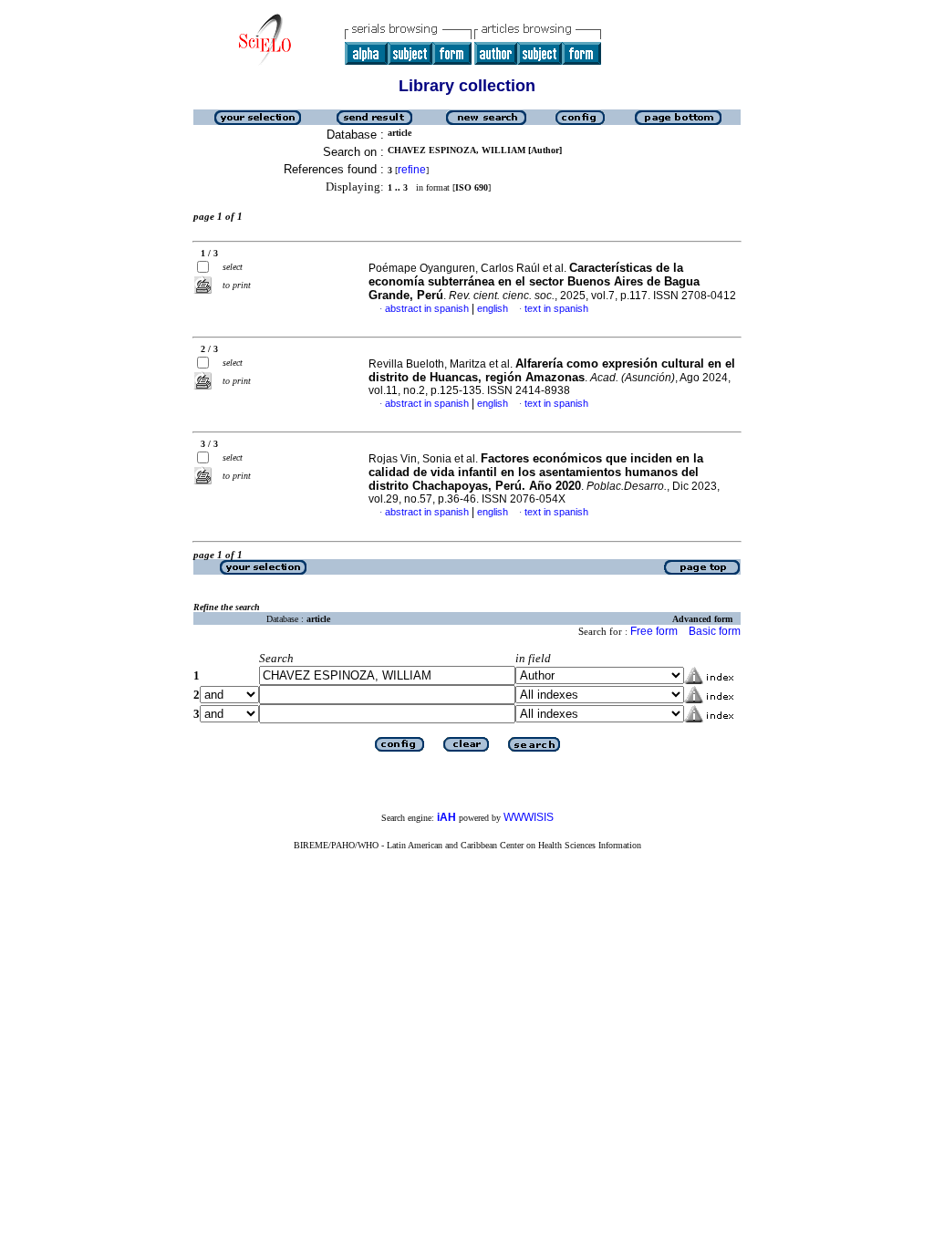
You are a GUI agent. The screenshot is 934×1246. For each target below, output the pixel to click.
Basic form (715, 631)
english (492, 308)
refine (412, 169)
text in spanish (556, 308)
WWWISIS (528, 817)
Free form (654, 631)
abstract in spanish (427, 308)
